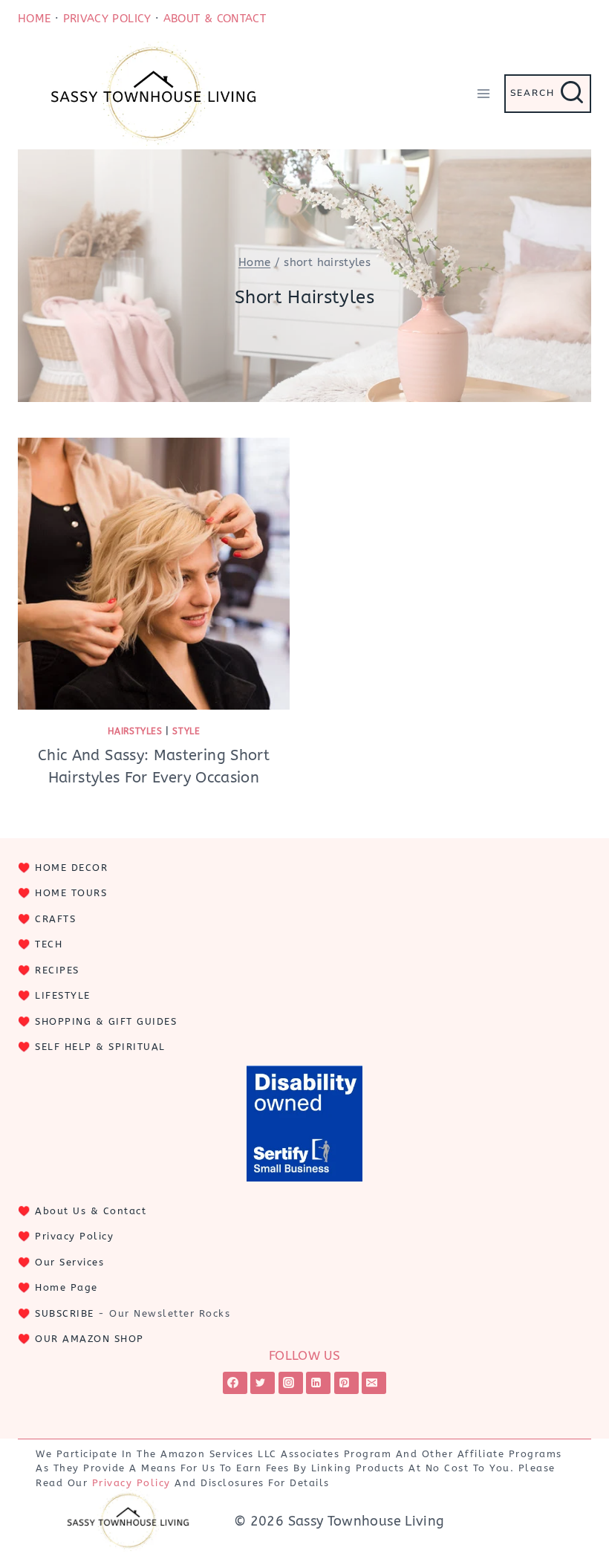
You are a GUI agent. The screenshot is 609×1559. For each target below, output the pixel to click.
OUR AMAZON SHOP (89, 1338)
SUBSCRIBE (64, 1313)
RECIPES (57, 970)
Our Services (69, 1262)
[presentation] (154, 574)
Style (186, 731)
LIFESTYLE (63, 995)
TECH (48, 944)
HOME (34, 18)
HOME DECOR (71, 867)
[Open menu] (483, 93)
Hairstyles (135, 731)
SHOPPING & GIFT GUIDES (106, 1021)
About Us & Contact (90, 1210)
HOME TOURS (71, 892)
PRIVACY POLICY (107, 18)
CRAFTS (55, 918)
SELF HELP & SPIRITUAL (100, 1046)
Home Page (66, 1287)
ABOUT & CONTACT (214, 18)
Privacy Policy (74, 1236)
